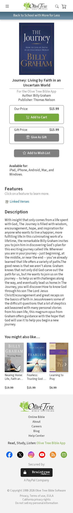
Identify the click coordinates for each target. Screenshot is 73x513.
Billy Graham (42, 95)
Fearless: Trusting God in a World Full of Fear (36, 380)
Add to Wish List (38, 153)
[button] (57, 6)
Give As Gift (38, 137)
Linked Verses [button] (19, 201)
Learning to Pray (56, 377)
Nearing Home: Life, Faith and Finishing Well (14, 379)
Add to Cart (38, 117)
